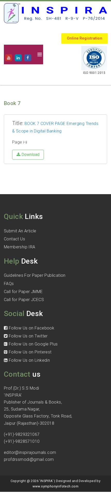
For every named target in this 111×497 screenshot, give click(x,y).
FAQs (9, 283)
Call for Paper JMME (23, 291)
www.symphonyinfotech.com (56, 486)
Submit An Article (20, 230)
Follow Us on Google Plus (32, 344)
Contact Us (14, 238)
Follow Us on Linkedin (28, 360)
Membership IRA (19, 246)
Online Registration (84, 38)
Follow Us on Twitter (27, 336)
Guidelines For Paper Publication (35, 275)
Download (29, 154)
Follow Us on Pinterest (29, 352)
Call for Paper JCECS (24, 299)
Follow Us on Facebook (30, 328)
